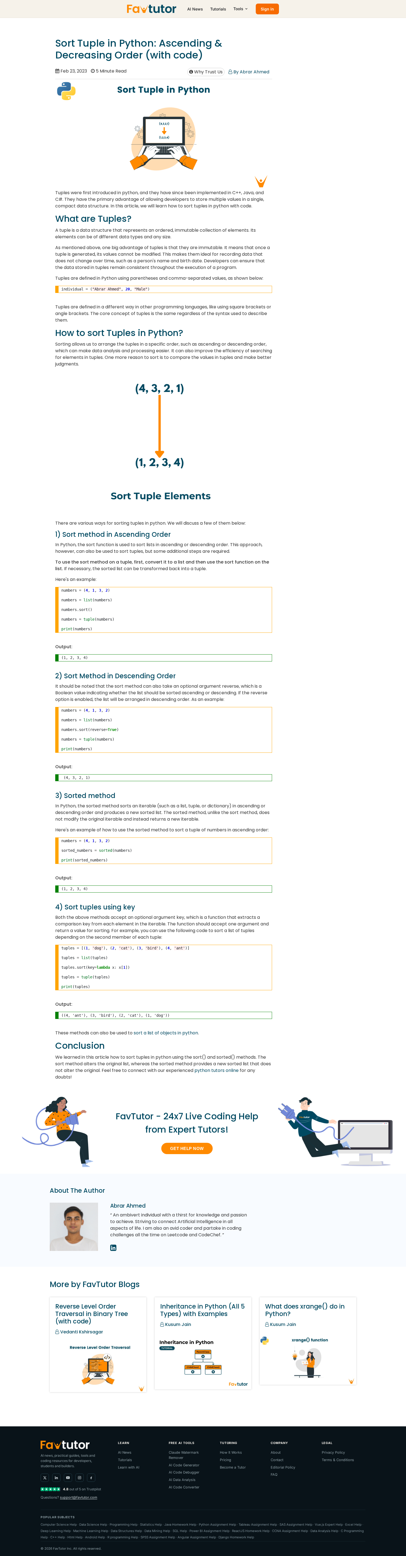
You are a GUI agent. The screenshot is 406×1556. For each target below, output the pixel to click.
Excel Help (353, 1524)
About (276, 1452)
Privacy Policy (333, 1452)
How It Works (231, 1452)
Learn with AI (128, 1467)
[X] (45, 1478)
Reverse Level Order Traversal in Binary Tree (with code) (91, 1314)
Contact (277, 1460)
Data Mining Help (157, 1531)
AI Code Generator (184, 1465)
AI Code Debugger (184, 1472)
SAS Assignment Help (296, 1524)
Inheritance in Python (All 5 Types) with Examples (202, 1310)
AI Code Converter (184, 1487)
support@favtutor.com (78, 1497)
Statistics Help (151, 1524)
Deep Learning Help (56, 1531)
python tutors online (216, 1070)
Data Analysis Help (324, 1531)
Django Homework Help (236, 1537)
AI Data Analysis (182, 1480)
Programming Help (124, 1524)
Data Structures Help (126, 1531)
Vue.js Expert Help (329, 1524)
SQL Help (180, 1531)
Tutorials (218, 9)
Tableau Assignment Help (258, 1524)
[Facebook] (91, 1478)
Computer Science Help (59, 1524)
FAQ (274, 1474)
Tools (238, 8)
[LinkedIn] (56, 1478)
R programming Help (122, 1537)
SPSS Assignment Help (158, 1537)
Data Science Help (93, 1524)
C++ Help (57, 1537)
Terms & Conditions (338, 1460)
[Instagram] (79, 1478)
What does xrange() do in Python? (305, 1310)
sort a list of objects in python (166, 1033)
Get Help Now (187, 1148)
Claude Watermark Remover (184, 1455)
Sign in (267, 9)
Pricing (225, 1460)
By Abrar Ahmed (250, 72)
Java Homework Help (180, 1524)
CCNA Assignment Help (290, 1531)
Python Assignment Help (217, 1524)
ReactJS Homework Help (251, 1531)
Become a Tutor (233, 1467)
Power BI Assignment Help (209, 1531)
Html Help (75, 1537)
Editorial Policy (283, 1467)
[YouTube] (68, 1478)
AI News (195, 9)
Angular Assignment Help (197, 1537)
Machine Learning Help (90, 1531)
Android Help (95, 1537)
